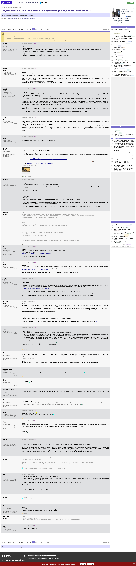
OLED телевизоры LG (118, 49)
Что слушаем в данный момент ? (121, 41)
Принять (83, 564)
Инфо (107, 43)
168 (27, 29)
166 (22, 29)
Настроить (90, 564)
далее (47, 29)
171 (36, 29)
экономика (32, 18)
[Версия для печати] (104, 30)
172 (39, 29)
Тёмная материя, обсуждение (120, 69)
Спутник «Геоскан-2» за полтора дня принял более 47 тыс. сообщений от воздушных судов (124, 144)
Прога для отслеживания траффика (122, 224)
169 (30, 29)
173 (41, 29)
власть (21, 18)
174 (44, 29)
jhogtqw (25, 176)
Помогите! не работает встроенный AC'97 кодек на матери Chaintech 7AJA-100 (124, 233)
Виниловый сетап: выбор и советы (121, 35)
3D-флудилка (117, 68)
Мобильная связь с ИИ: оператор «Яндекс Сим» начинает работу (123, 166)
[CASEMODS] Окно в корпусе (120, 244)
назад (9, 29)
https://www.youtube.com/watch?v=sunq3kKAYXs (40, 163)
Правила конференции (42, 558)
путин (24, 18)
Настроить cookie (43, 560)
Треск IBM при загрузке (119, 234)
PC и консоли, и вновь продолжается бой (123, 36)
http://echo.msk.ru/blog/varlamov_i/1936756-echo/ (35, 269)
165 (19, 29)
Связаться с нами (32, 558)
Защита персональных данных (55, 560)
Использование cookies (33, 560)
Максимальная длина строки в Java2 (122, 229)
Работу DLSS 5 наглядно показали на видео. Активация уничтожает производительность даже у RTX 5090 (123, 169)
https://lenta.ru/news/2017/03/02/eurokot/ (31, 459)
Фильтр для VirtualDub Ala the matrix (123, 129)
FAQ (52, 558)
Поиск (49, 558)
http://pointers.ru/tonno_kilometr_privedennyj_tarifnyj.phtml (37, 253)
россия (27, 18)
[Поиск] (123, 2)
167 (25, 29)
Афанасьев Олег (27, 244)
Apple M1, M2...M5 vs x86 (119, 29)
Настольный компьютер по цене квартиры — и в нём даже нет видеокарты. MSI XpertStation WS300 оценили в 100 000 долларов (124, 156)
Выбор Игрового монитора (120, 43)
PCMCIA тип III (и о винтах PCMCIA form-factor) (124, 238)
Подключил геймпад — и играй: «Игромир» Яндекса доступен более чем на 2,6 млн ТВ (123, 152)
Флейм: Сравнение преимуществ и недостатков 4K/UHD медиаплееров (122, 75)
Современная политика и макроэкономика (11, 7)
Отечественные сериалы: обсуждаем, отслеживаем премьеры (122, 66)
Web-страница (6, 156)
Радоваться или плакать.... (119, 225)
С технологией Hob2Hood (124, 14)
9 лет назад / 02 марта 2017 (29, 43)
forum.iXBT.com (58, 562)
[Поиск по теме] (106, 30)
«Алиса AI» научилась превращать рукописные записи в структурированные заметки (123, 162)
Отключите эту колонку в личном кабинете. (121, 246)
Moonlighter (10, 18)
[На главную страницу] (6, 2)
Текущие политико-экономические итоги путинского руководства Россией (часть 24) (46, 10)
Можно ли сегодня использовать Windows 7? (123, 38)
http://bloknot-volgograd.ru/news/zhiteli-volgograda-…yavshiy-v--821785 (48, 159)
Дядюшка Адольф (27, 418)
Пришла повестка (118, 47)
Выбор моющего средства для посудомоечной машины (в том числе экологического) (124, 31)
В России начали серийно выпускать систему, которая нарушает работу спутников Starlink (124, 141)
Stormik (15, 18)
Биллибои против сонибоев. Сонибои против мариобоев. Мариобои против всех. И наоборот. (124, 58)
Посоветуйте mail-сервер (119, 227)
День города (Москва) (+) (119, 236)
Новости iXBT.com (116, 138)
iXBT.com (30, 562)
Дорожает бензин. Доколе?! (120, 60)
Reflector (29, 176)
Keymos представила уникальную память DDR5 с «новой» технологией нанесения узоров (124, 159)
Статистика (56, 558)
